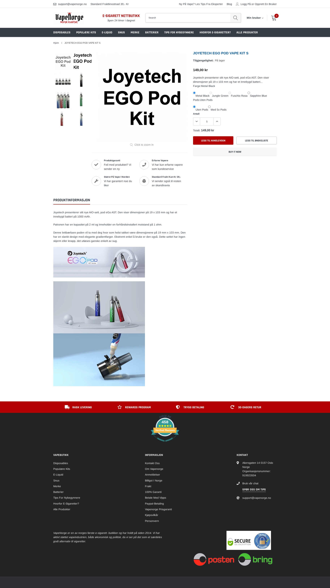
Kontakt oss (152, 463)
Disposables (61, 32)
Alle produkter (247, 32)
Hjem (56, 43)
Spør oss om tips (254, 490)
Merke (135, 32)
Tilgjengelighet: (203, 60)
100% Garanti (153, 491)
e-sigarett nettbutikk (121, 15)
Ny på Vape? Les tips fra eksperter (201, 4)
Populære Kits (86, 32)
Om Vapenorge (154, 468)
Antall (196, 113)
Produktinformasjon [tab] (71, 200)
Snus (121, 32)
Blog (229, 4)
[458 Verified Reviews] (165, 443)
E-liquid (107, 32)
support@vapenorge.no (72, 4)
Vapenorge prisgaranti (158, 509)
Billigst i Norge (153, 480)
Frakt (148, 486)
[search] (235, 17)
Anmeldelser (152, 474)
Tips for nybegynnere (179, 32)
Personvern (152, 520)
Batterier (152, 32)
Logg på (246, 4)
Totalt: (196, 130)
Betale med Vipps (155, 497)
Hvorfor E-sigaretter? (215, 32)
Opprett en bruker (266, 4)
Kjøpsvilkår (151, 515)
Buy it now (235, 152)
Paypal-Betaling (154, 503)
